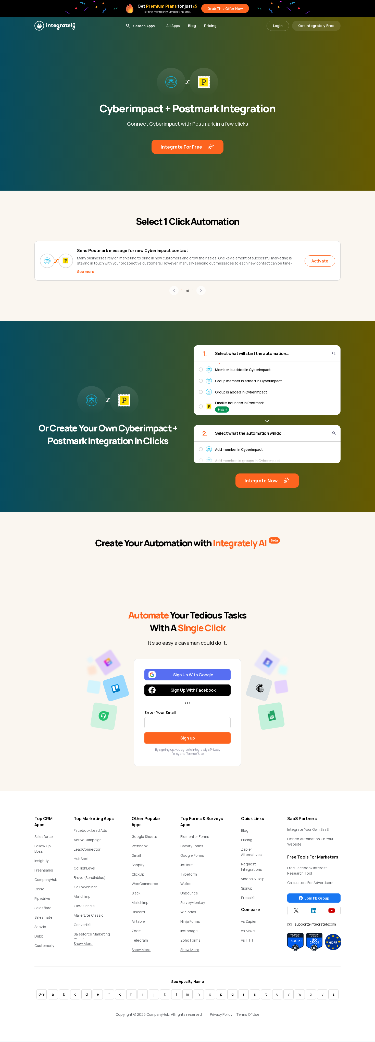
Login (278, 25)
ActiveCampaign (88, 839)
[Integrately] (54, 26)
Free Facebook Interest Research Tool (307, 870)
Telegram (140, 940)
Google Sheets (144, 836)
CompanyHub (45, 879)
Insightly (41, 860)
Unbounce (189, 893)
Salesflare (43, 907)
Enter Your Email (160, 712)
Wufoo (186, 883)
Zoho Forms (190, 940)
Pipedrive (42, 898)
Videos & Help (253, 878)
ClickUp (138, 874)
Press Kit (248, 897)
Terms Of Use (247, 1014)
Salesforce (43, 836)
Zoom (137, 930)
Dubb (39, 936)
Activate (319, 261)
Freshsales (43, 870)
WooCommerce (145, 883)
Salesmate (43, 917)
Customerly (44, 945)
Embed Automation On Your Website (310, 841)
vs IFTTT (248, 940)
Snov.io (40, 926)
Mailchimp (82, 896)
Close (39, 889)
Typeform (188, 874)
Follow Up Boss (42, 848)
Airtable (138, 921)
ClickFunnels (84, 905)
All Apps (173, 25)
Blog (192, 25)
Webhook (140, 845)
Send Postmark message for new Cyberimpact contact (132, 250)
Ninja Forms (190, 921)
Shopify (138, 864)
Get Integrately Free (316, 25)
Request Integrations (251, 867)
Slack (136, 893)
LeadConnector (87, 849)
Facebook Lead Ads (90, 830)
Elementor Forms (194, 836)
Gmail (136, 855)
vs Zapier (249, 921)
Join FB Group (317, 898)
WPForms (188, 911)
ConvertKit (83, 924)
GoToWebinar (85, 887)
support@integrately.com (315, 924)
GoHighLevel (84, 868)
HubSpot (81, 858)
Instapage (189, 930)
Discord (138, 911)
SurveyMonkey (192, 902)
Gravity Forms (191, 845)
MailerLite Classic (88, 915)
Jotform (187, 864)
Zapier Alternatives (251, 852)
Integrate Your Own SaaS (308, 829)
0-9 (42, 994)
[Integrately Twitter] (296, 910)
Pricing (210, 25)
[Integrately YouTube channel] (331, 910)
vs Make (248, 930)
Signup (247, 888)
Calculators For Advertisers (310, 882)
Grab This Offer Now (225, 8)
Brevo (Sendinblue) (90, 877)
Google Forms (192, 855)
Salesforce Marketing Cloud (92, 937)
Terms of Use (195, 753)
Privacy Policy (221, 1014)
